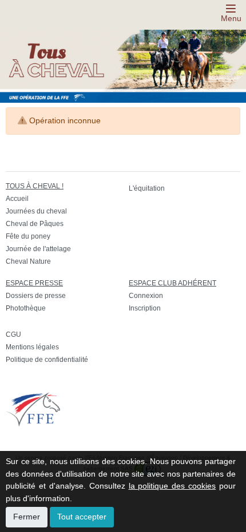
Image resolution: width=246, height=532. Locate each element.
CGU (13, 334)
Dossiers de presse (36, 296)
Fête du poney (28, 236)
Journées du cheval (36, 211)
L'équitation (147, 188)
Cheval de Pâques (35, 224)
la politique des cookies (172, 485)
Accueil (17, 199)
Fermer (26, 516)
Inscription (145, 308)
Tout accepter (81, 516)
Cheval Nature (28, 261)
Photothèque (26, 308)
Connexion (146, 296)
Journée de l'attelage (38, 249)
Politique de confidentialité (47, 360)
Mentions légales (32, 347)
